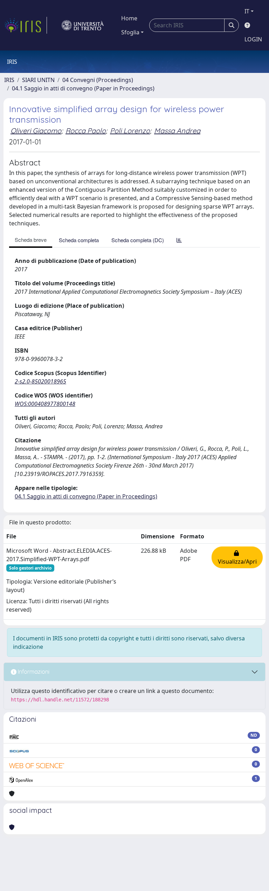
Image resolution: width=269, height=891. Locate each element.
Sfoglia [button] (130, 32)
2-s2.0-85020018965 (40, 381)
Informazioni (32, 671)
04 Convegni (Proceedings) (97, 80)
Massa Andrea (177, 130)
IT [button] (246, 11)
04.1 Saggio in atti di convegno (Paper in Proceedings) (83, 88)
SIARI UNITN (38, 80)
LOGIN (253, 39)
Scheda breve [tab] (31, 239)
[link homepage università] (83, 25)
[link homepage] (25, 25)
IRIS (9, 80)
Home (129, 18)
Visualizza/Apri (237, 557)
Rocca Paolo (85, 130)
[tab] (179, 240)
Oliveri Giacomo (36, 130)
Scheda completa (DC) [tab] (137, 240)
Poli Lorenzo (130, 130)
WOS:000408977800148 (45, 404)
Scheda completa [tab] (79, 240)
